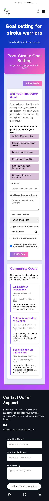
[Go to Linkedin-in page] (39, 494)
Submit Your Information (24, 486)
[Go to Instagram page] (25, 494)
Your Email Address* (17, 452)
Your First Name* (15, 439)
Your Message (14, 465)
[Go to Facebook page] (10, 494)
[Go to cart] (37, 11)
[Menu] (43, 11)
